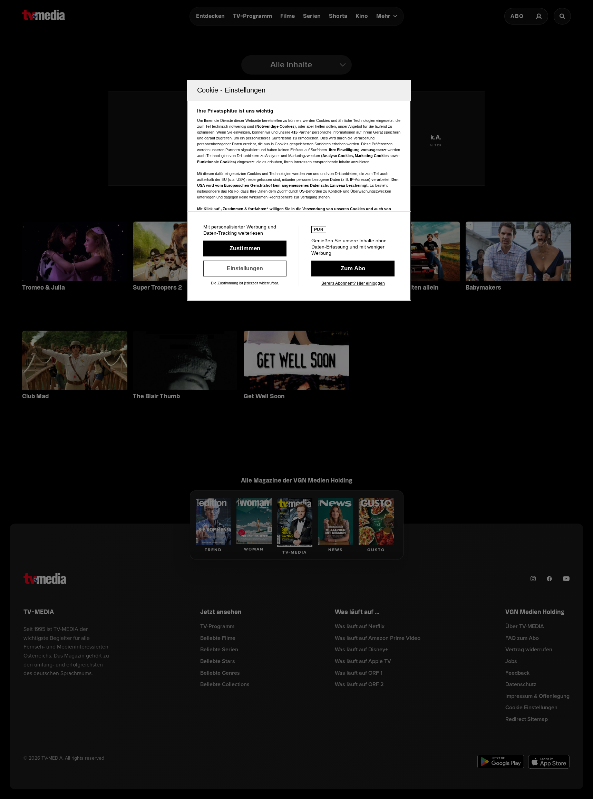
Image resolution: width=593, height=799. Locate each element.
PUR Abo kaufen (353, 268)
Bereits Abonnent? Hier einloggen (353, 283)
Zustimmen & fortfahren (244, 248)
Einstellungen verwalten (244, 268)
